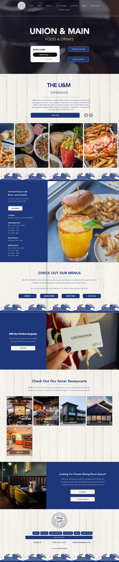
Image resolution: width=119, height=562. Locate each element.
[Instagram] (91, 115)
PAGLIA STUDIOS (62, 548)
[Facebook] (86, 115)
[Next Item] (116, 145)
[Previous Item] (3, 145)
